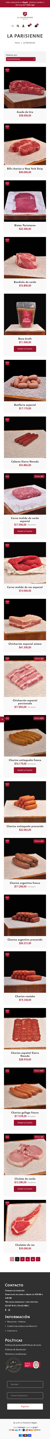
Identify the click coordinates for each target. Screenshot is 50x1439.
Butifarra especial (25, 404)
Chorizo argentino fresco (25, 882)
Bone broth (25, 338)
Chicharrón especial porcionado (25, 702)
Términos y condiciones (15, 1354)
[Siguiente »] (38, 1259)
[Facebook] (5, 1310)
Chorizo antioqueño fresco (25, 760)
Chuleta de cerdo (25, 1178)
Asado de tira (25, 112)
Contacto (12, 1331)
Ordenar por (11, 55)
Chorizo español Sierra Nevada (25, 1054)
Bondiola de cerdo (25, 282)
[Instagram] (9, 1310)
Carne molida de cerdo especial (25, 520)
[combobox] (21, 59)
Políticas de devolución (15, 1349)
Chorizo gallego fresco (25, 1112)
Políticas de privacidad (15, 1345)
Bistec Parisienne (25, 225)
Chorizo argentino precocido (25, 939)
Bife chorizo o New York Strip (25, 168)
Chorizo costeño (25, 996)
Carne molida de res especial (25, 587)
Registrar (25, 1406)
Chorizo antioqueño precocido (25, 826)
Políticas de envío (33, 1345)
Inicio (17, 43)
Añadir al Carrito (25, 349)
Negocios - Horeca (16, 1321)
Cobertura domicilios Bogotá (22, 1326)
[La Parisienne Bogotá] (25, 15)
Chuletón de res (25, 1244)
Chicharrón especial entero (25, 643)
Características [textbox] (13, 59)
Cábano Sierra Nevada (25, 461)
